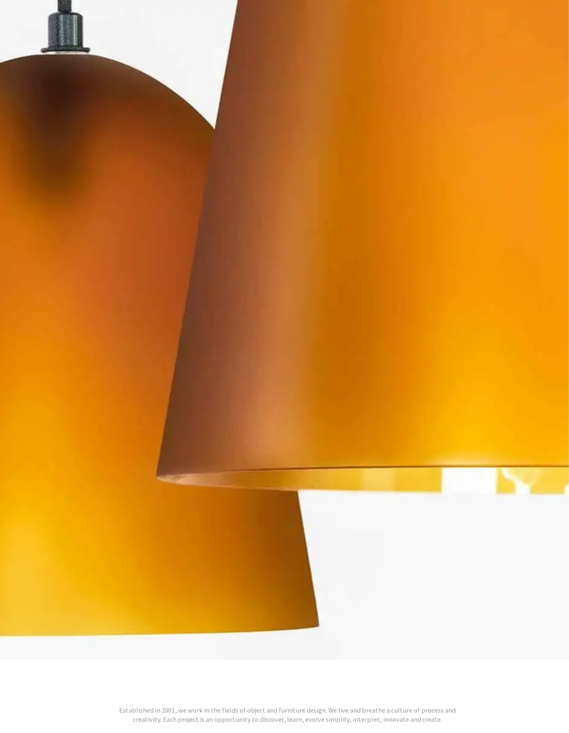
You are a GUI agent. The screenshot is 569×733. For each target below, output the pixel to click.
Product (406, 705)
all (69, 705)
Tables (492, 705)
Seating (451, 705)
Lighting (280, 705)
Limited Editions (343, 705)
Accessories (113, 705)
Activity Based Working (201, 705)
